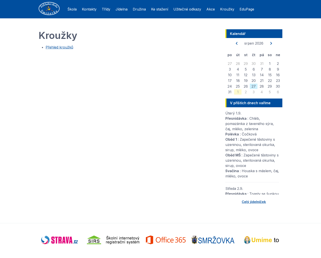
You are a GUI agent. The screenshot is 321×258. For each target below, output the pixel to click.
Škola (72, 9)
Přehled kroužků (59, 47)
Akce (210, 9)
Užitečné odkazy (187, 9)
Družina (139, 9)
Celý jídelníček (254, 202)
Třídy (106, 9)
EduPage (247, 9)
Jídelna (122, 9)
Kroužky (227, 9)
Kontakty (89, 9)
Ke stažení (159, 9)
